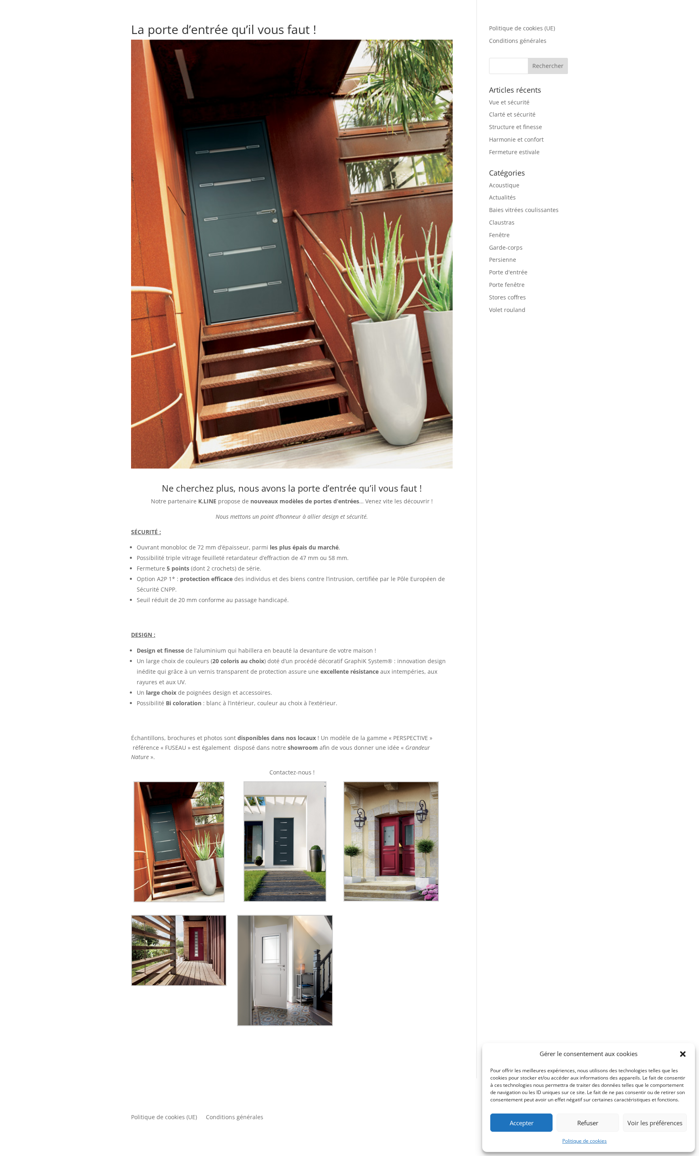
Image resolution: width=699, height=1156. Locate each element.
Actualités (502, 197)
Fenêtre (499, 235)
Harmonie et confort (516, 139)
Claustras (502, 222)
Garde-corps (506, 247)
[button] (683, 1054)
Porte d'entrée (508, 272)
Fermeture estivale (514, 152)
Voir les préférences (654, 1123)
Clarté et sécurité (512, 114)
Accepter (522, 1123)
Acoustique (504, 185)
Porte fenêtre (507, 284)
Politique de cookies (584, 1140)
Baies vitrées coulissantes (524, 210)
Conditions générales (517, 41)
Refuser (587, 1123)
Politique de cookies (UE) (522, 28)
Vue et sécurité (509, 102)
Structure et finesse (515, 127)
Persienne (502, 259)
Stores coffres (507, 297)
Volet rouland (507, 310)
